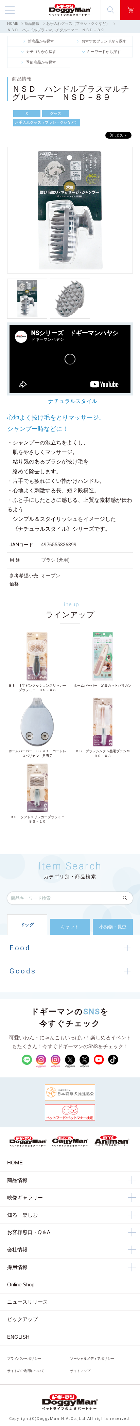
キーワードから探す (104, 52)
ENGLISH (18, 1337)
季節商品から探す (41, 62)
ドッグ (27, 924)
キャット (70, 926)
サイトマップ (80, 1371)
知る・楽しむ (22, 1215)
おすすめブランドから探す (104, 41)
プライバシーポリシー (24, 1358)
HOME (12, 23)
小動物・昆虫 (113, 926)
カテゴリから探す (41, 52)
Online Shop (20, 1284)
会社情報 (17, 1249)
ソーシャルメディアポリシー (92, 1358)
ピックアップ (22, 1319)
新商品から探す (41, 41)
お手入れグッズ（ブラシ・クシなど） (78, 23)
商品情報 (31, 23)
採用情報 (17, 1267)
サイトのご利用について (26, 1371)
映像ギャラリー (25, 1197)
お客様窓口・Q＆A (28, 1232)
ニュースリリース (27, 1302)
